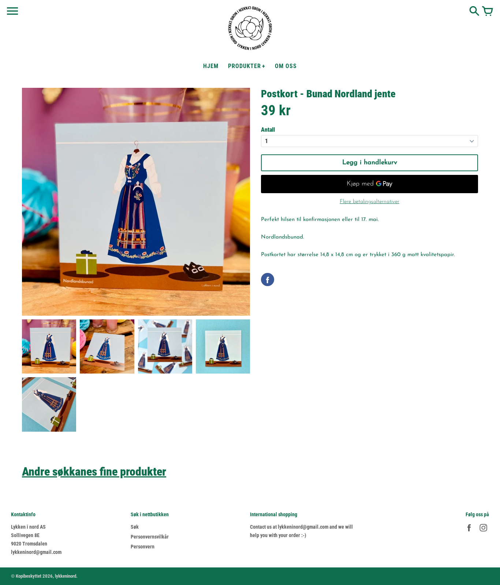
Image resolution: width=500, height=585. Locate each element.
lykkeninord (65, 576)
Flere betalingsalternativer (369, 202)
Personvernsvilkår (150, 537)
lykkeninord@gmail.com (36, 552)
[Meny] (12, 11)
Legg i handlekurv (369, 163)
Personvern (142, 547)
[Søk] (474, 11)
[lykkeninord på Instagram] (483, 532)
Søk (135, 527)
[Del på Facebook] (267, 279)
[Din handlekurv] (487, 11)
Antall (268, 129)
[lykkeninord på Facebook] (469, 532)
